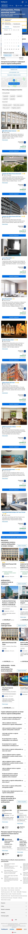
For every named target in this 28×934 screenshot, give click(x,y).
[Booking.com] (4, 1)
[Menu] (26, 2)
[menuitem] (4, 5)
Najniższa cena (14, 69)
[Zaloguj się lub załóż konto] (22, 2)
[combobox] (14, 20)
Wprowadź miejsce (8, 19)
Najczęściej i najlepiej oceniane (14, 74)
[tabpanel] (11, 43)
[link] (5, 96)
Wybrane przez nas (14, 66)
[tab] (7, 27)
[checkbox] (18, 36)
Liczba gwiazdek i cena (14, 72)
